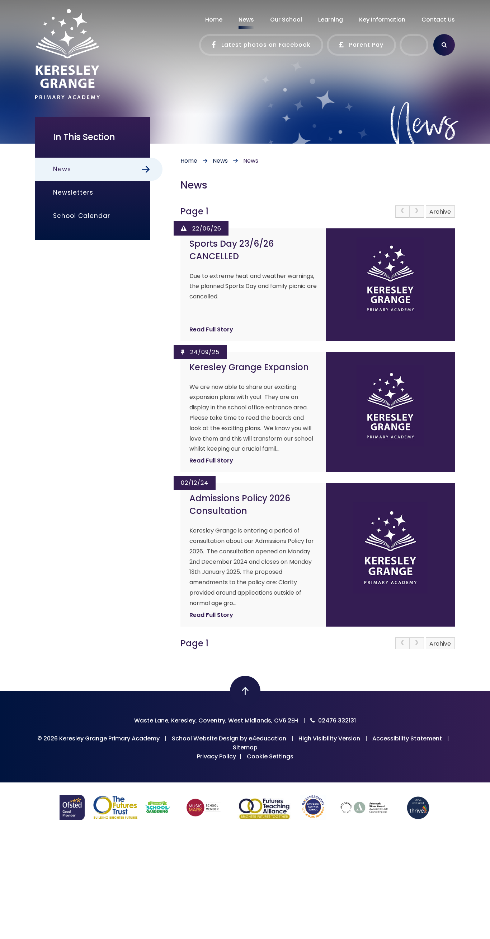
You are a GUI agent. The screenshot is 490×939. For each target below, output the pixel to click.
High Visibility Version (329, 738)
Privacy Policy (216, 756)
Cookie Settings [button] (270, 756)
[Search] (444, 45)
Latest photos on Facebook (265, 45)
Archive (440, 212)
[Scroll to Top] (245, 691)
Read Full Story (211, 329)
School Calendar (81, 215)
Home (188, 161)
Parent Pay (365, 45)
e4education (267, 738)
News (220, 161)
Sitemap (245, 747)
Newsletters (73, 192)
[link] (402, 211)
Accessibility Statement (407, 738)
